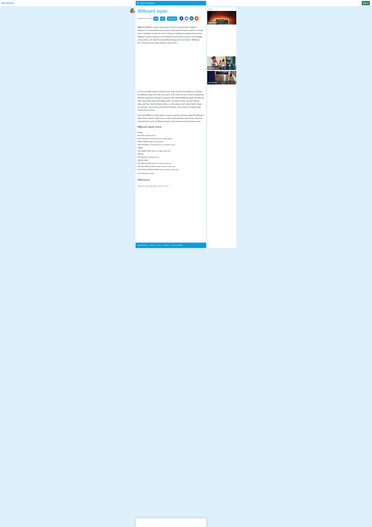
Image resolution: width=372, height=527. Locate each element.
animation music (146, 136)
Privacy (159, 511)
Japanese (166, 30)
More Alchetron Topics (146, 202)
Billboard (141, 30)
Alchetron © (177, 511)
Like (162, 18)
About (142, 511)
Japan (188, 37)
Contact (166, 511)
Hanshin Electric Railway (164, 34)
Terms (152, 511)
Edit (156, 18)
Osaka (172, 30)
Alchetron (7, 3)
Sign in (366, 3)
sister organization (161, 27)
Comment (172, 18)
